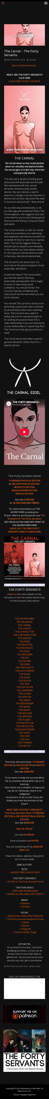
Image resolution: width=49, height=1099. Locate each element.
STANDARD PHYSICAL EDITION (24, 480)
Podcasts (25, 903)
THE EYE (24, 657)
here (15, 594)
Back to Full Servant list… (24, 65)
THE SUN (24, 739)
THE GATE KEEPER (24, 670)
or (14, 816)
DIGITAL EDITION (24, 493)
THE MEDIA (24, 700)
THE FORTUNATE (24, 667)
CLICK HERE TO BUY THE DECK (24, 81)
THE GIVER (24, 674)
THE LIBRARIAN (24, 690)
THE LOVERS (24, 693)
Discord (25, 925)
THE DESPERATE (24, 648)
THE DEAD (24, 641)
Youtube (25, 906)
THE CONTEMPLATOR (24, 634)
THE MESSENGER (24, 703)
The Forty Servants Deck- (19, 812)
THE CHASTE (24, 628)
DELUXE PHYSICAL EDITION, (26, 483)
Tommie (32, 59)
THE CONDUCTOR (24, 631)
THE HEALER (24, 680)
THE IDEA (24, 683)
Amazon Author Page (25, 932)
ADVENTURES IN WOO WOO (25, 872)
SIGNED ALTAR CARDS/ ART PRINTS (25, 894)
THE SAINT (24, 732)
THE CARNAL (24, 625)
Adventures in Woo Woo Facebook (25, 915)
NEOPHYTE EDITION (24, 487)
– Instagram (24, 928)
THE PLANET (24, 719)
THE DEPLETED (25, 644)
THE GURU (24, 677)
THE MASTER (24, 696)
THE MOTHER (24, 713)
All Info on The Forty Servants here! (25, 881)
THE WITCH (25, 745)
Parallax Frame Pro (28, 1094)
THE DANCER (24, 638)
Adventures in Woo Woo (30, 1088)
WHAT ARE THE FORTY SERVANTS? (25, 809)
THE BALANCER (24, 621)
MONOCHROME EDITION (24, 490)
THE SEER (25, 736)
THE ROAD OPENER (25, 729)
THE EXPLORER (24, 654)
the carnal (36, 966)
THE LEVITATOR (24, 687)
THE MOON (24, 709)
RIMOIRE (30, 822)
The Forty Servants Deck (17, 966)
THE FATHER (24, 661)
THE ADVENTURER (24, 618)
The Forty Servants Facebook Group (25, 919)
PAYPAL (35, 840)
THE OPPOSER (24, 716)
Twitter (25, 922)
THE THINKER (24, 742)
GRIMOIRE (29, 499)
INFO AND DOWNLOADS (25, 890)
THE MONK (24, 706)
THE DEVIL (24, 651)
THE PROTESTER (24, 726)
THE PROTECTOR (24, 723)
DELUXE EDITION (25, 765)
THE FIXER (24, 664)
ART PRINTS (33, 502)
